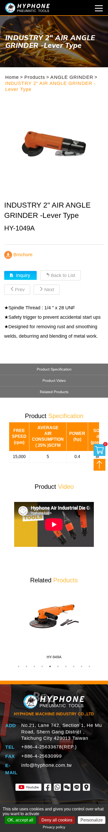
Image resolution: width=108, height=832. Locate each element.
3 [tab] (34, 666)
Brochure (22, 254)
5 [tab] (50, 666)
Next (49, 289)
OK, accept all (20, 820)
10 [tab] (89, 666)
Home (12, 77)
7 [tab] (65, 666)
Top (99, 465)
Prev (20, 289)
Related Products (54, 392)
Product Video (54, 380)
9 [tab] (81, 666)
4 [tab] (42, 666)
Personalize (91, 820)
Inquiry (23, 275)
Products (34, 77)
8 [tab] (73, 666)
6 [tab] (58, 666)
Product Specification (54, 369)
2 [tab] (26, 666)
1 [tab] (18, 666)
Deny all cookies (56, 820)
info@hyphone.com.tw (46, 765)
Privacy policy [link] (54, 827)
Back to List (63, 275)
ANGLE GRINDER (71, 77)
